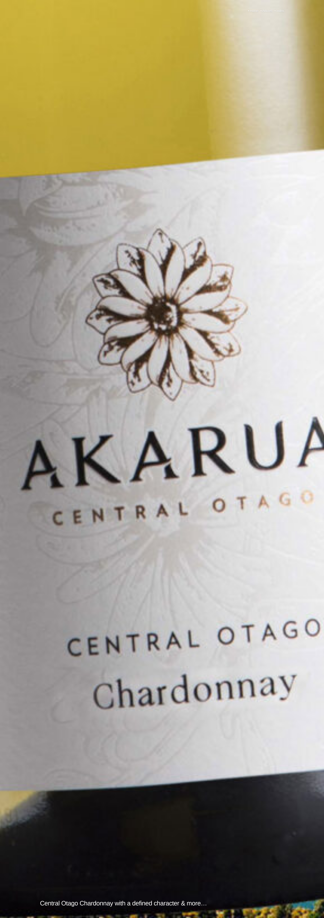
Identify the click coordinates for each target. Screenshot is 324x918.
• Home (253, 11)
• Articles (266, 11)
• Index (279, 11)
